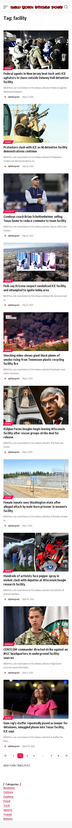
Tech (6, 805)
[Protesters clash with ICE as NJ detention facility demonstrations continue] (36, 123)
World (9, 644)
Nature (7, 818)
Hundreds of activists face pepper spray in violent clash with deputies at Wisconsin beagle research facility (34, 580)
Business (9, 787)
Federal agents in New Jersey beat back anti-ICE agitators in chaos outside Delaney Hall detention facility (36, 78)
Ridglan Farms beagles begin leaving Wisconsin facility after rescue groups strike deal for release (34, 433)
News (8, 68)
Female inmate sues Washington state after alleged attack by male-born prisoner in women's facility (35, 506)
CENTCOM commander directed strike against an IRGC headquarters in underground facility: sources (35, 653)
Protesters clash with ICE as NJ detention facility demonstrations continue (35, 149)
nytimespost (14, 97)
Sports (9, 211)
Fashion (8, 796)
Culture (8, 792)
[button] (6, 7)
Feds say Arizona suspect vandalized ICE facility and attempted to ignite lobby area (34, 288)
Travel (7, 814)
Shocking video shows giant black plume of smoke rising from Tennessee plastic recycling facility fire (33, 359)
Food (6, 801)
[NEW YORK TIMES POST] (36, 7)
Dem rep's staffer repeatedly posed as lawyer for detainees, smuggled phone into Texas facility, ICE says (35, 727)
